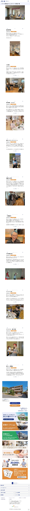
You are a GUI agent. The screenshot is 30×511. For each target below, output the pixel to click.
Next (22, 28)
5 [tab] (15, 214)
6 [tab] (16, 139)
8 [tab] (17, 214)
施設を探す (2, 485)
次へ (17, 483)
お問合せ (11, 499)
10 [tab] (17, 176)
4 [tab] (15, 139)
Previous (7, 28)
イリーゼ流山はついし (13, 31)
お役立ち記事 (3, 490)
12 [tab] (18, 176)
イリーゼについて (3, 487)
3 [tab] (15, 101)
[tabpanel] (15, 16)
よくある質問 (18, 492)
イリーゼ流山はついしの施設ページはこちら (23, 408)
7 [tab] (15, 176)
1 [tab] (14, 28)
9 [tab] (16, 176)
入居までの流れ (3, 492)
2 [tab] (15, 28)
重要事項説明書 (3, 499)
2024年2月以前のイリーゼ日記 (22, 410)
